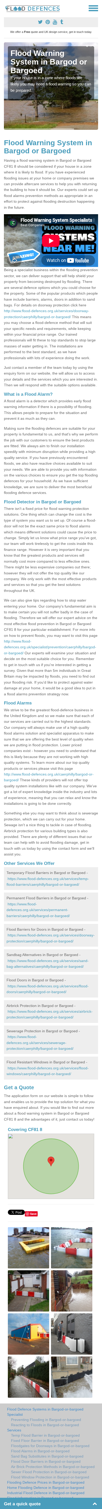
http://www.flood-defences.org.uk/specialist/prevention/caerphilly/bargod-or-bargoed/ (50, 647)
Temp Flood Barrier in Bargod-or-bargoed (45, 1435)
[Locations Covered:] (6, 8)
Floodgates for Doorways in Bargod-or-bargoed (50, 1446)
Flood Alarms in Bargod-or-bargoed (40, 1451)
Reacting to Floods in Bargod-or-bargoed (45, 1425)
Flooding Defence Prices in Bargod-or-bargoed (45, 1482)
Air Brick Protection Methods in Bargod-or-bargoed (53, 1467)
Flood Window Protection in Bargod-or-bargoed (50, 1477)
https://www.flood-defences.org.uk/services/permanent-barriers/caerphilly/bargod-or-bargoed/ (38, 910)
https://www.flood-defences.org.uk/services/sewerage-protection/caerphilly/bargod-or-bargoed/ (40, 1043)
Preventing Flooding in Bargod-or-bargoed (46, 1420)
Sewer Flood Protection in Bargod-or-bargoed (49, 1472)
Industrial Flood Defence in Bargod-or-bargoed (45, 1493)
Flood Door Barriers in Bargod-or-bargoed (46, 1461)
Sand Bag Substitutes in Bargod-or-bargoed (47, 1456)
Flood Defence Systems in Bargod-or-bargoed (45, 1409)
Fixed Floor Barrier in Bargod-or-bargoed (45, 1440)
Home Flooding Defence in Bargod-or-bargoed (45, 1487)
